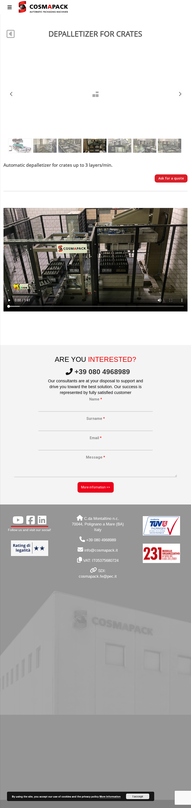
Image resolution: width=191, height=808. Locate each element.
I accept (138, 796)
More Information (110, 796)
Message (95, 457)
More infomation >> (95, 487)
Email (96, 438)
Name (95, 399)
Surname (95, 418)
